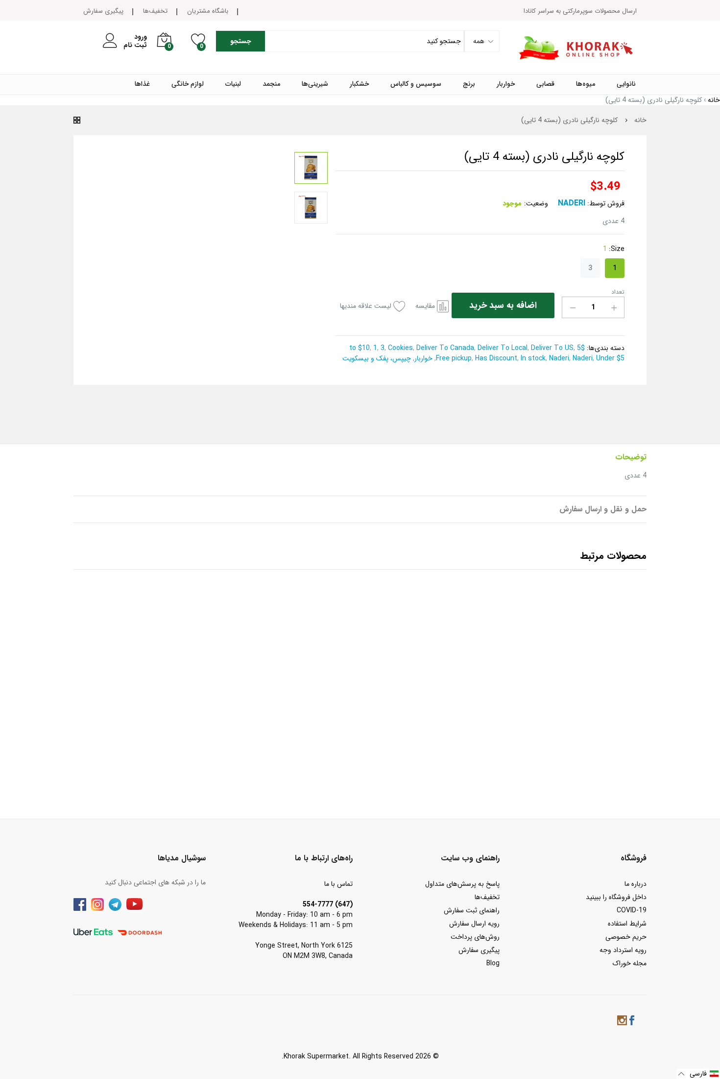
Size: (613, 249)
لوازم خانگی (187, 84)
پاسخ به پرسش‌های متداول (462, 883)
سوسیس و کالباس (415, 84)
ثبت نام (135, 45)
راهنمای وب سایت (470, 858)
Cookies (399, 348)
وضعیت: (536, 204)
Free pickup (454, 358)
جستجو (240, 41)
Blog (493, 963)
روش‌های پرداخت (475, 936)
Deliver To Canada (444, 348)
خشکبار (359, 84)
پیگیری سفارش (103, 11)
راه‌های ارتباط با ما (324, 858)
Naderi (571, 203)
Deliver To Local (502, 348)
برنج (469, 84)
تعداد (617, 292)
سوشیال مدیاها (182, 858)
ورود (140, 37)
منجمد (271, 84)
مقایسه (425, 306)
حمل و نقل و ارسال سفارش (603, 509)
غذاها (142, 84)
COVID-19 (632, 910)
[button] (698, 1074)
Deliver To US (551, 348)
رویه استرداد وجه (623, 950)
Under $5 (609, 358)
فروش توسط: (605, 204)
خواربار (506, 84)
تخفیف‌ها (155, 11)
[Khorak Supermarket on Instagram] (622, 1021)
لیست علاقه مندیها (365, 306)
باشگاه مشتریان (207, 11)
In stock (532, 358)
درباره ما (635, 883)
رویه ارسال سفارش (474, 923)
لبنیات (233, 84)
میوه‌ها (585, 84)
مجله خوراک (630, 963)
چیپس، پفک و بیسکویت (377, 358)
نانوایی (626, 84)
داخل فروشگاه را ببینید (616, 897)
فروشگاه (634, 858)
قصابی (545, 84)
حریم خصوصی (626, 936)
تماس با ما (338, 883)
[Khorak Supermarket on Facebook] (632, 1021)
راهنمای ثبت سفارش (472, 910)
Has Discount (495, 358)
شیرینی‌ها (315, 84)
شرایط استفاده (627, 923)
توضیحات (631, 457)
